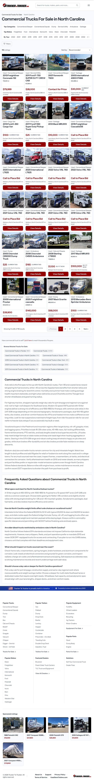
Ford (6, 678)
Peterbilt (8, 682)
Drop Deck (39, 617)
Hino (6, 695)
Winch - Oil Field (9, 647)
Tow (4, 617)
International (9, 672)
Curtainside (39, 630)
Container (39, 633)
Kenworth (8, 675)
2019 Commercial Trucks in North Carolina (22, 360)
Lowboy (38, 623)
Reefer (37, 620)
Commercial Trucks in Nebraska (54, 369)
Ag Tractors (70, 620)
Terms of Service (41, 777)
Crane (5, 630)
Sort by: (64, 50)
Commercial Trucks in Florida (17, 351)
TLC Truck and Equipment (44, 669)
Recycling (69, 617)
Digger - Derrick (8, 643)
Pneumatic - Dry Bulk (43, 637)
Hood (68, 640)
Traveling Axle (40, 640)
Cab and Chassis (9, 623)
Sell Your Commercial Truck (76, 662)
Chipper (5, 640)
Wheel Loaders (71, 610)
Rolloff (5, 627)
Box (4, 620)
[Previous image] (4, 62)
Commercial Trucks (43, 351)
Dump (5, 613)
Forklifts (69, 607)
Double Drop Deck (42, 643)
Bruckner (38, 662)
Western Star (9, 698)
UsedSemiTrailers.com (58, 777)
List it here (28, 340)
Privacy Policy (60, 775)
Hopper (38, 627)
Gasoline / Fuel (40, 647)
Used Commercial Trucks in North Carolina (22, 355)
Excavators (70, 613)
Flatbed (38, 610)
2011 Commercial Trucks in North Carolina (21, 369)
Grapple (5, 633)
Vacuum (6, 637)
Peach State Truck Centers (45, 665)
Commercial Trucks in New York (55, 360)
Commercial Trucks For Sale (12, 15)
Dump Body (70, 643)
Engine (68, 647)
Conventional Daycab (10, 610)
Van (36, 607)
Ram (6, 692)
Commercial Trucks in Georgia (55, 365)
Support (48, 775)
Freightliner (9, 665)
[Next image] (21, 62)
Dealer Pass (70, 665)
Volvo (7, 669)
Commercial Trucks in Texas (55, 355)
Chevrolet (8, 685)
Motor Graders (71, 623)
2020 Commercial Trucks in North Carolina (22, 365)
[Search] (77, 5)
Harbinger (8, 702)
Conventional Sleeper (10, 607)
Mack (7, 662)
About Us (38, 775)
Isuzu (7, 688)
